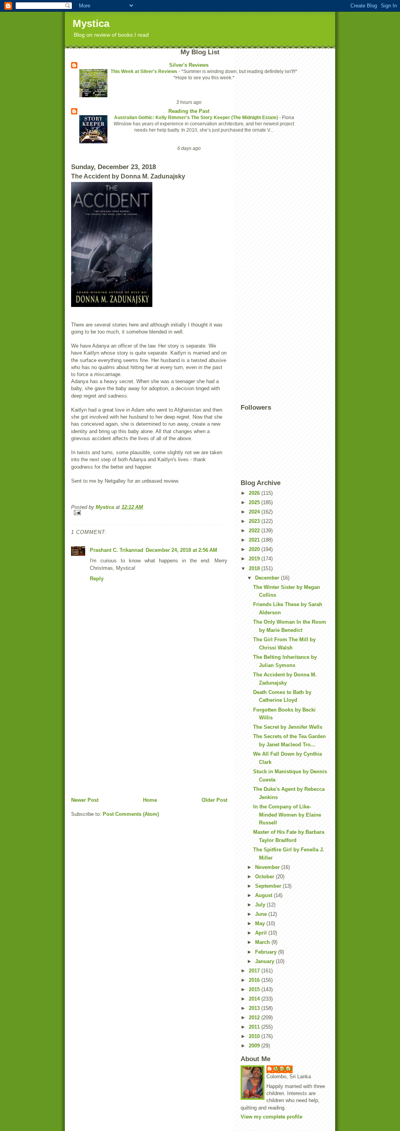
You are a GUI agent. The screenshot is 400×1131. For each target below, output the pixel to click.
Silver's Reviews (189, 65)
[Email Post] (149, 512)
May (260, 923)
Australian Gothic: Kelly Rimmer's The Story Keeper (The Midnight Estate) (196, 117)
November (268, 867)
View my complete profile (271, 1117)
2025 (255, 502)
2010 (255, 1036)
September (269, 886)
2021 (255, 540)
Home (150, 800)
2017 (255, 971)
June (261, 914)
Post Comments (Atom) (131, 814)
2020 (255, 549)
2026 (255, 493)
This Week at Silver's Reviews (145, 71)
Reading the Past (188, 111)
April (261, 933)
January (265, 961)
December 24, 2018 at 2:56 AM (181, 550)
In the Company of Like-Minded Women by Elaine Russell (287, 815)
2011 (255, 1027)
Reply (97, 579)
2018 (255, 568)
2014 (255, 999)
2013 (255, 1008)
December (268, 578)
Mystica (91, 23)
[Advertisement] (129, 742)
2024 (255, 512)
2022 (255, 530)
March (263, 942)
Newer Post (84, 800)
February (266, 952)
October (265, 876)
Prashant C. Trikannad (116, 550)
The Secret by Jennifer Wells (287, 727)
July (261, 905)
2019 (255, 559)
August (264, 895)
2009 (255, 1046)
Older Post (214, 800)
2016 (255, 980)
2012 (255, 1017)
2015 (255, 989)
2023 (255, 521)
